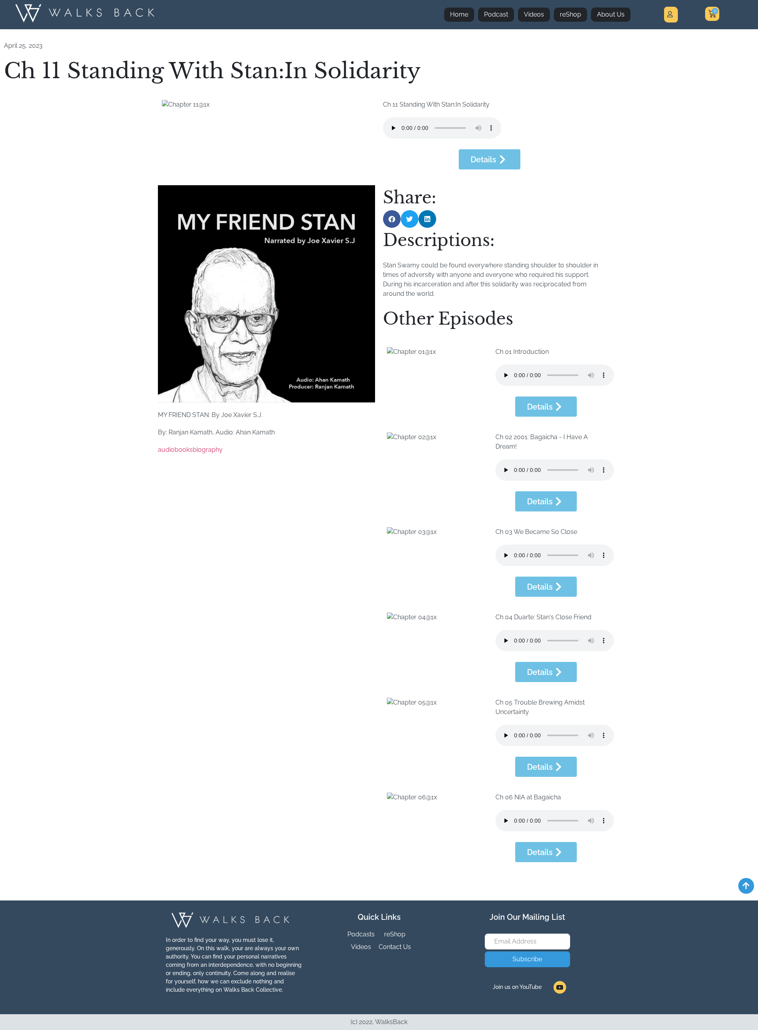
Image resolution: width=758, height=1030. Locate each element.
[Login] (671, 15)
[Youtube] (559, 987)
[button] (392, 219)
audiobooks (175, 449)
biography (208, 449)
